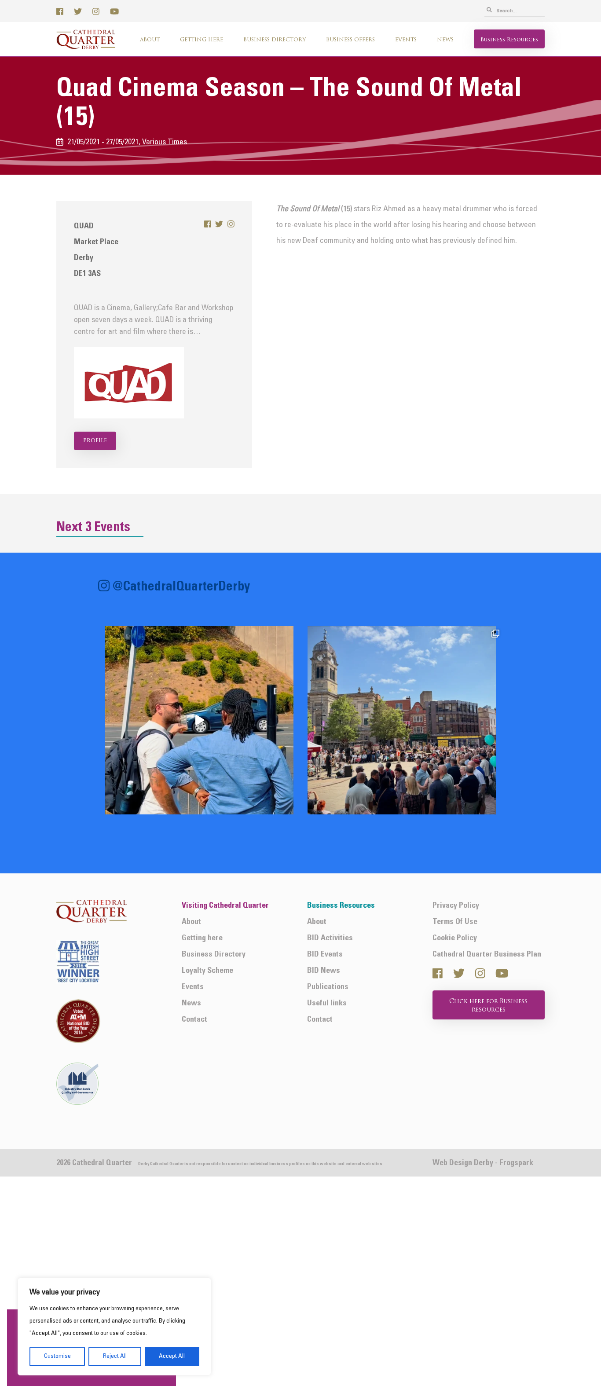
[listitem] (199, 720)
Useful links (327, 1003)
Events (406, 40)
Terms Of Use (454, 922)
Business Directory (274, 40)
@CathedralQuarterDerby (181, 587)
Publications (327, 987)
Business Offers (350, 40)
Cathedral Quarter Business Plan (486, 954)
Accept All (172, 1356)
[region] (114, 1326)
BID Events (325, 954)
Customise (57, 1356)
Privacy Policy (455, 905)
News (445, 40)
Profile (95, 441)
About (150, 40)
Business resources (509, 40)
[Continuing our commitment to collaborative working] (199, 720)
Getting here (201, 40)
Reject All (115, 1356)
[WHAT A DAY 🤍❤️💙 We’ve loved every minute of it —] (402, 720)
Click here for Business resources (488, 1006)
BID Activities (330, 938)
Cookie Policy (454, 938)
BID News (323, 971)
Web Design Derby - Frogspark (482, 1163)
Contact (194, 1019)
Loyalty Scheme (207, 971)
